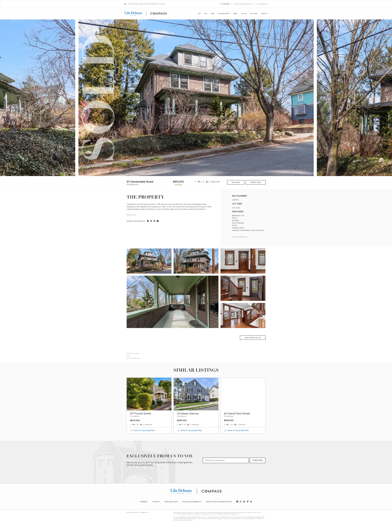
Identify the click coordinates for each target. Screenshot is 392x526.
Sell (205, 13)
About (235, 13)
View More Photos (252, 338)
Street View (255, 182)
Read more (131, 215)
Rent (213, 13)
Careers (143, 502)
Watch (243, 13)
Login (258, 4)
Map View (236, 182)
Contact (264, 13)
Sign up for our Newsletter (219, 502)
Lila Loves (253, 13)
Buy (199, 13)
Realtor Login (171, 502)
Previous (5, 98)
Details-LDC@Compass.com (243, 4)
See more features (239, 237)
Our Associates (223, 13)
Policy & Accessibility (191, 502)
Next (387, 98)
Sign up (265, 4)
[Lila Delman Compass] (148, 13)
